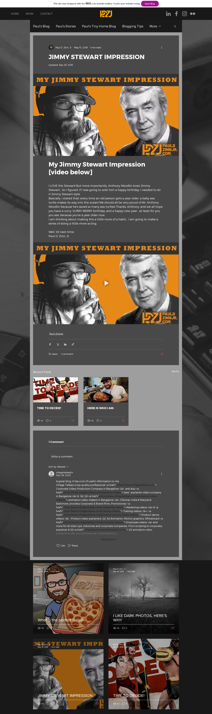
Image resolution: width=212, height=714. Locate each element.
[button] (175, 26)
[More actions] (161, 47)
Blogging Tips (132, 26)
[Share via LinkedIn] (65, 344)
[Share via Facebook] (50, 344)
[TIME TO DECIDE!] (55, 389)
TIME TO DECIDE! (49, 408)
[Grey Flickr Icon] (192, 13)
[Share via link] (72, 344)
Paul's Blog (41, 26)
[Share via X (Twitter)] (57, 344)
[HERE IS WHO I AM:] (106, 389)
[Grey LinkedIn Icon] (168, 13)
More (153, 26)
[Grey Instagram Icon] (184, 13)
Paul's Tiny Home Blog (99, 26)
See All (175, 371)
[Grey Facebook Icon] (176, 13)
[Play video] (106, 283)
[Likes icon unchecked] (58, 545)
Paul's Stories (66, 26)
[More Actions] (161, 474)
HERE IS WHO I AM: (100, 408)
